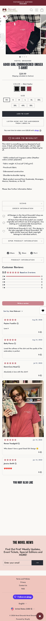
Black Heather (16, 88)
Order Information (23, 208)
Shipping (15, 76)
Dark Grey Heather (23, 88)
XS (6, 100)
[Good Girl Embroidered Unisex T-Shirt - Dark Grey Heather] (10, 527)
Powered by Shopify (23, 619)
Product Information (23, 260)
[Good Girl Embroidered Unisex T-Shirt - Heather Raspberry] (13, 527)
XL (32, 100)
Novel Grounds (22, 61)
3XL (15, 105)
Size (23, 96)
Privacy (23, 582)
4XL (23, 105)
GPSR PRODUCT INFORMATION (23, 241)
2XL (39, 100)
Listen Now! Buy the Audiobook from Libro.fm (23, 122)
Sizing (23, 203)
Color (23, 84)
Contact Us (23, 585)
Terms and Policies (23, 579)
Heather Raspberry (29, 88)
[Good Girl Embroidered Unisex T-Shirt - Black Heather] (7, 527)
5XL (31, 105)
